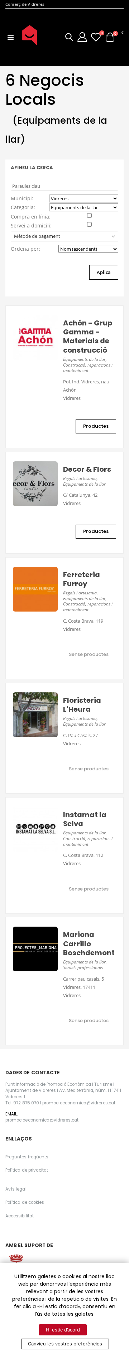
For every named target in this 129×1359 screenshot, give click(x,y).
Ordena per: (25, 248)
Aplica (104, 272)
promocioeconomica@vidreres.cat (41, 1120)
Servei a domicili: (31, 225)
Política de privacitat (26, 1170)
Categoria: (23, 207)
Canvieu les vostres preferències (65, 1343)
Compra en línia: (31, 216)
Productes (96, 426)
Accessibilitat (19, 1216)
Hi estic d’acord (63, 1330)
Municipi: (22, 198)
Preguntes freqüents (26, 1157)
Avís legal (16, 1189)
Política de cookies (24, 1202)
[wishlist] (96, 37)
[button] (69, 38)
